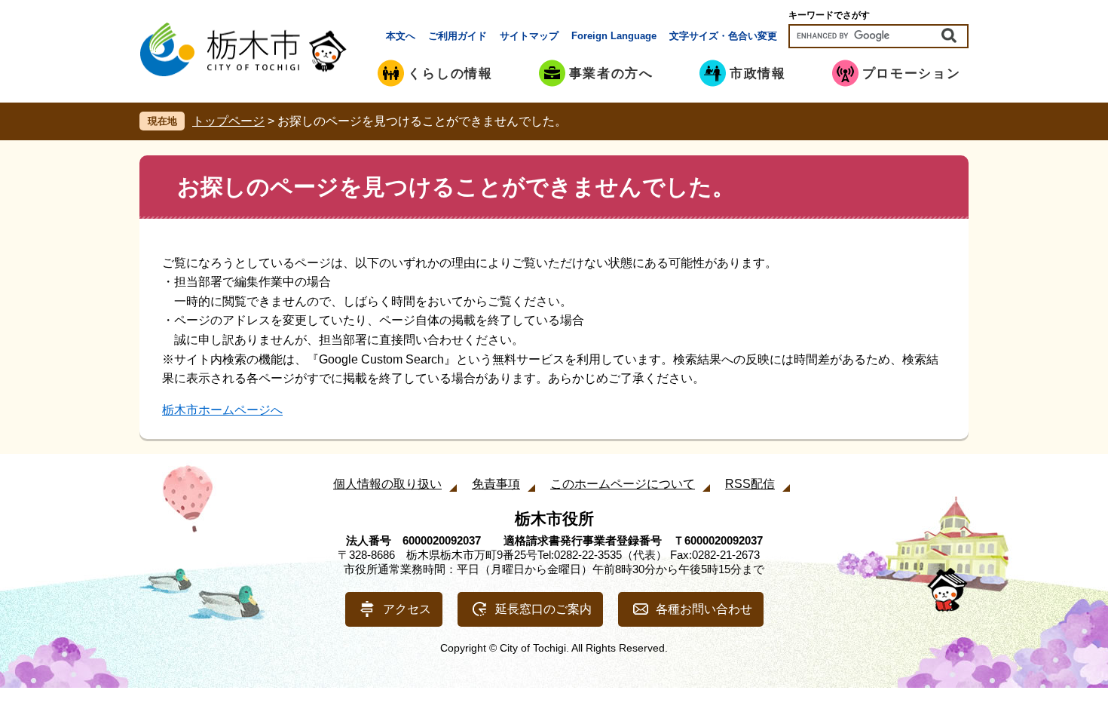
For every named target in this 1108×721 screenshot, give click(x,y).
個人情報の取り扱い (387, 483)
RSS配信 (750, 483)
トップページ (228, 121)
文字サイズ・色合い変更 (723, 35)
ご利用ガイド (457, 35)
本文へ (400, 35)
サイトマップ (529, 35)
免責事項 (496, 483)
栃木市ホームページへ (222, 409)
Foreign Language (614, 35)
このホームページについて (622, 483)
